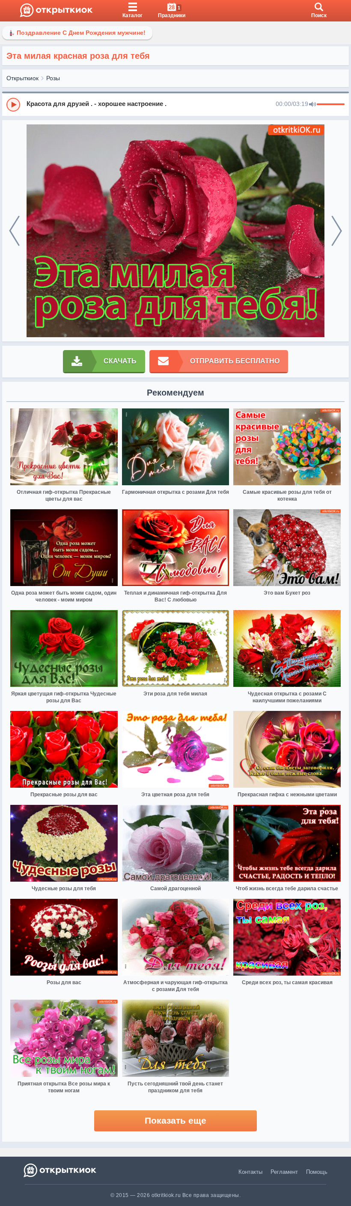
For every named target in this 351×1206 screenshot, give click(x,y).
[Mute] (312, 104)
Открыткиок (22, 78)
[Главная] (56, 11)
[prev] (14, 231)
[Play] (13, 105)
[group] (175, 104)
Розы (53, 78)
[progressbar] (331, 105)
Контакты (250, 1172)
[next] (337, 231)
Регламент (284, 1172)
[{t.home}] (61, 1170)
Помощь (316, 1172)
